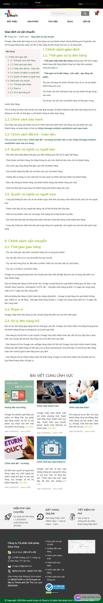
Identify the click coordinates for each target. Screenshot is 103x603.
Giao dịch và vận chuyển (42, 36)
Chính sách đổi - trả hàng (17, 463)
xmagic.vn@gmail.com (47, 5)
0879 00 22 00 (90, 4)
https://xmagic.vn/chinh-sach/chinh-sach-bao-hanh (62, 128)
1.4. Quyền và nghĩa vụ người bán (24, 72)
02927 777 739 (19, 4)
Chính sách (24, 36)
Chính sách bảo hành (79, 407)
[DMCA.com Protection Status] (52, 592)
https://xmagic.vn (50, 67)
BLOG (70, 21)
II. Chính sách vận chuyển (19, 80)
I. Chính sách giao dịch (17, 57)
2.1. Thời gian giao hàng (20, 84)
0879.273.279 (18, 571)
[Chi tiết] (29, 426)
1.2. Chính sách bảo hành (21, 64)
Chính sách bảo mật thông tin (51, 462)
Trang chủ (11, 36)
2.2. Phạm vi (15, 88)
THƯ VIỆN (53, 21)
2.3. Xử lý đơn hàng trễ (20, 92)
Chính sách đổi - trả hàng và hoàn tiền (47, 139)
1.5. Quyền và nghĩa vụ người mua (25, 76)
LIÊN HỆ (86, 21)
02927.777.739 (34, 571)
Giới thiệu (12, 21)
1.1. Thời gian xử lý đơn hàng (22, 60)
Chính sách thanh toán (48, 406)
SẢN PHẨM (32, 21)
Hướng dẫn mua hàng (15, 407)
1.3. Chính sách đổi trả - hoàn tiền (25, 68)
